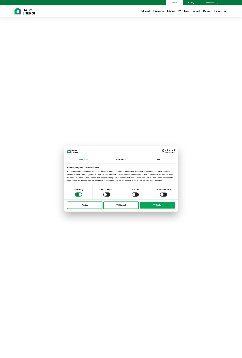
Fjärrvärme (158, 11)
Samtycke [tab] (83, 159)
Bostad (196, 11)
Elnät (186, 11)
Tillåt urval (121, 205)
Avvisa (85, 205)
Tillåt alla (157, 205)
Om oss (206, 11)
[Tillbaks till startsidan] (24, 10)
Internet (171, 11)
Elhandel (145, 11)
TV (179, 11)
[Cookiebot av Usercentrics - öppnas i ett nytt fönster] (164, 151)
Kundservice (220, 11)
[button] (225, 2)
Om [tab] (158, 159)
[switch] (106, 195)
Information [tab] (121, 159)
